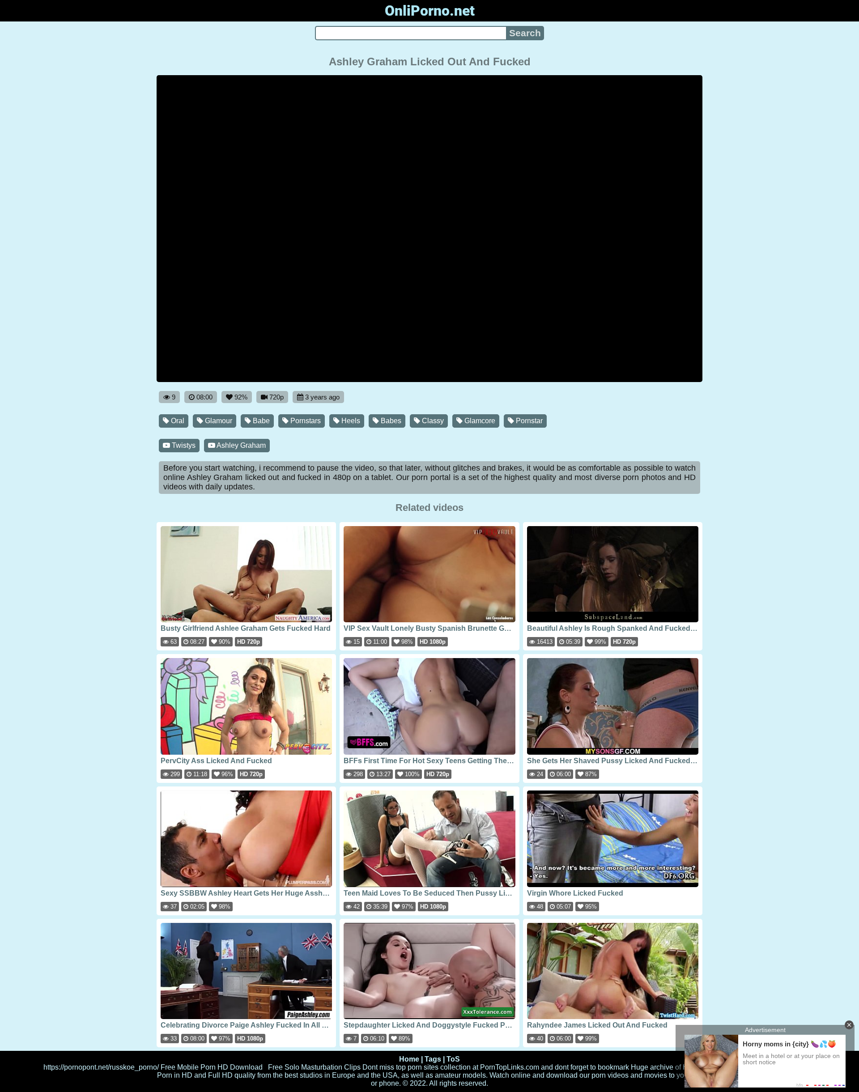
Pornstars (305, 421)
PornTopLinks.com (509, 1067)
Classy (432, 421)
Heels (350, 421)
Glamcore (479, 421)
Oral (176, 421)
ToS (453, 1059)
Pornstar (528, 421)
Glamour (217, 421)
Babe (260, 421)
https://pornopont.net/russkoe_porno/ (101, 1067)
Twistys (183, 445)
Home (409, 1059)
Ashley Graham (240, 445)
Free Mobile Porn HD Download (212, 1067)
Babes (390, 421)
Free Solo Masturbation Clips (314, 1067)
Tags (433, 1059)
